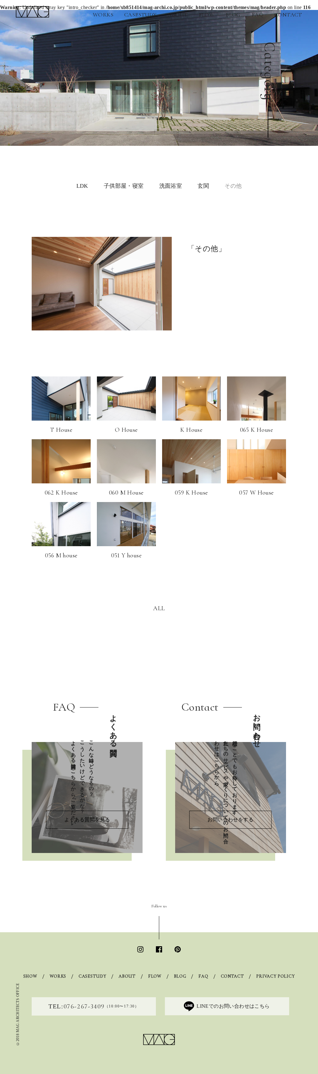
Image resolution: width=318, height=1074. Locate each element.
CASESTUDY (140, 14)
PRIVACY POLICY (275, 976)
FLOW (207, 14)
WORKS (103, 14)
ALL (159, 608)
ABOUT (178, 14)
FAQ (257, 14)
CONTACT (288, 14)
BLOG (233, 14)
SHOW (30, 976)
